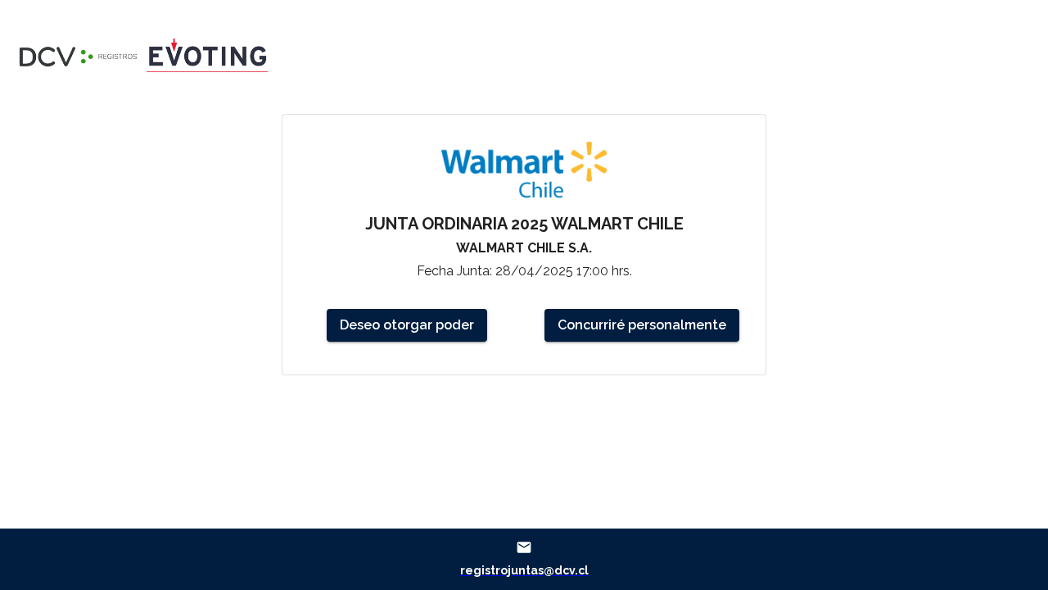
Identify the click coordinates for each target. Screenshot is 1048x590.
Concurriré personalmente (642, 325)
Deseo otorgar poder (407, 325)
